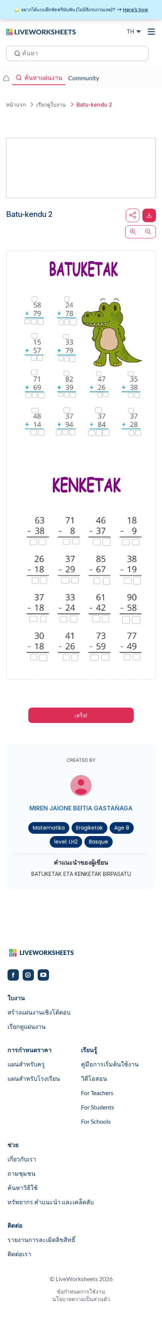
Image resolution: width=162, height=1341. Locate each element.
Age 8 (121, 827)
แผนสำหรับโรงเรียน (34, 1078)
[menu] (151, 31)
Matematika (49, 827)
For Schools (96, 1121)
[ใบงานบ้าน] (6, 78)
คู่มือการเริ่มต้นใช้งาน (110, 1064)
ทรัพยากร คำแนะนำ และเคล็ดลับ (51, 1201)
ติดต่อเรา (19, 1253)
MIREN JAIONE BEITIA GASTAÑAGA (81, 808)
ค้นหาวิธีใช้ (23, 1187)
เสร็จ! (81, 715)
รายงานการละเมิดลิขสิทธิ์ (41, 1239)
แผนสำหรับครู (26, 1064)
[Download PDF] (149, 215)
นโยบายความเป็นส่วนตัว (81, 1299)
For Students (97, 1107)
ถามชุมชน (21, 1173)
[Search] (15, 53)
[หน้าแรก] (41, 31)
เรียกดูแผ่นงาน (27, 1026)
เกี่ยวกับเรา (22, 1159)
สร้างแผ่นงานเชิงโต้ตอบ (39, 1012)
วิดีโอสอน (94, 1078)
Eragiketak (89, 827)
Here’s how (135, 9)
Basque (98, 841)
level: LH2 (66, 841)
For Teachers (97, 1092)
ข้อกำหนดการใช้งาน (81, 1291)
